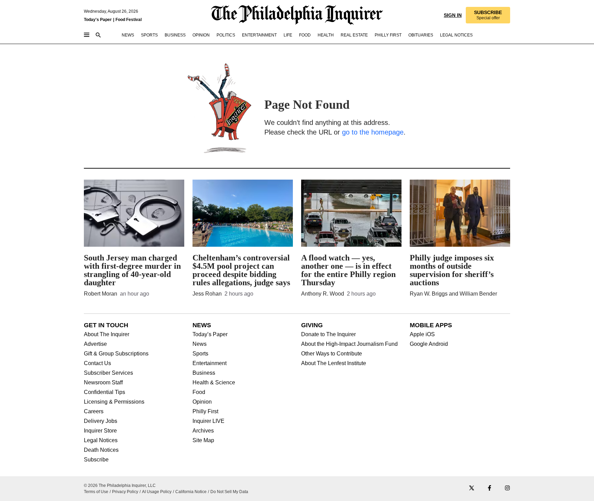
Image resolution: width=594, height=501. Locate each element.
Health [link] (326, 35)
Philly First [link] (388, 35)
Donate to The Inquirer (328, 334)
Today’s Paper (210, 334)
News (199, 344)
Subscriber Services (108, 373)
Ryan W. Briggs (429, 294)
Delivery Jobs (100, 421)
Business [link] (175, 35)
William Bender (478, 294)
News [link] (128, 35)
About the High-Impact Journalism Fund (349, 344)
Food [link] (305, 35)
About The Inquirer (106, 334)
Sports (200, 353)
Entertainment (209, 363)
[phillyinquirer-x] (471, 488)
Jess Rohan (207, 294)
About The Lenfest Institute (333, 363)
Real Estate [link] (354, 35)
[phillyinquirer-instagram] (507, 488)
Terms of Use (96, 491)
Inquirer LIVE (208, 421)
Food (198, 392)
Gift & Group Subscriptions (116, 353)
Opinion (202, 402)
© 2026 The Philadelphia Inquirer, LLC (120, 485)
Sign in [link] (453, 15)
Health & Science (213, 382)
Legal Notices (101, 440)
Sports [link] (149, 35)
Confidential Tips (104, 392)
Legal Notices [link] (456, 35)
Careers (93, 411)
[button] (488, 15)
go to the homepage (373, 132)
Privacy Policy (125, 491)
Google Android (429, 344)
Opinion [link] (201, 35)
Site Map (203, 440)
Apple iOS (422, 334)
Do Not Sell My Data (229, 491)
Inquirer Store (100, 431)
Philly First (205, 411)
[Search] (98, 35)
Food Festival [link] (129, 19)
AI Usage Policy (157, 491)
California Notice (191, 491)
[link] (488, 15)
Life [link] (288, 35)
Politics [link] (226, 35)
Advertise (95, 344)
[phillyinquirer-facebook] (489, 488)
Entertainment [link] (259, 35)
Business (203, 373)
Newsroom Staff (103, 382)
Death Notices (101, 450)
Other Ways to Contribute (331, 353)
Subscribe (96, 459)
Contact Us (97, 363)
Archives (203, 431)
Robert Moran (100, 294)
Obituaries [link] (420, 35)
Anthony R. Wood (322, 294)
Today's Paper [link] (98, 19)
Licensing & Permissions (114, 402)
